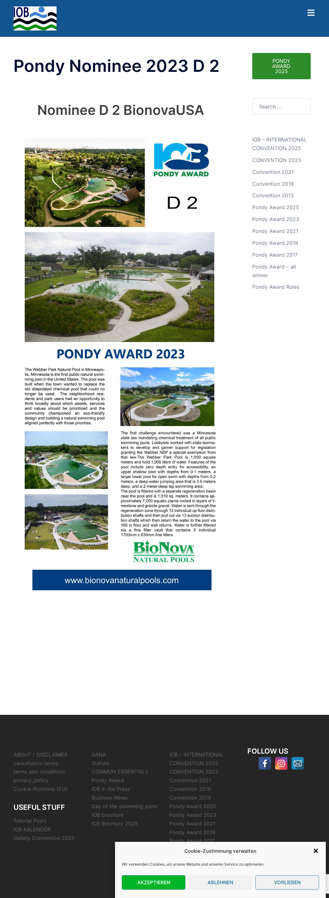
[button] (316, 851)
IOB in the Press (111, 789)
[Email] (297, 763)
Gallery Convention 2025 (44, 838)
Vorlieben (287, 882)
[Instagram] (281, 763)
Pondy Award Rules (275, 287)
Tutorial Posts (30, 820)
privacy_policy (31, 780)
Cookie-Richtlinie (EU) (40, 789)
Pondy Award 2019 (275, 243)
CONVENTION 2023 (276, 160)
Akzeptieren (153, 882)
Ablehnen (220, 882)
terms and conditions (39, 771)
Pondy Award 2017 (275, 255)
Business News (110, 797)
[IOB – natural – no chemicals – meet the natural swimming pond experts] (35, 18)
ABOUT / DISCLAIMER (40, 754)
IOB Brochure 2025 (115, 823)
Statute (100, 763)
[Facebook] (264, 763)
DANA (99, 754)
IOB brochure (107, 815)
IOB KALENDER (31, 829)
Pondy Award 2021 (275, 231)
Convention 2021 (273, 172)
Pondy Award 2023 (275, 219)
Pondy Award (108, 780)
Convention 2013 (273, 195)
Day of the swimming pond (124, 806)
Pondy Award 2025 (275, 207)
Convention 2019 (273, 184)
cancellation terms (35, 763)
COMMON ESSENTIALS (120, 771)
